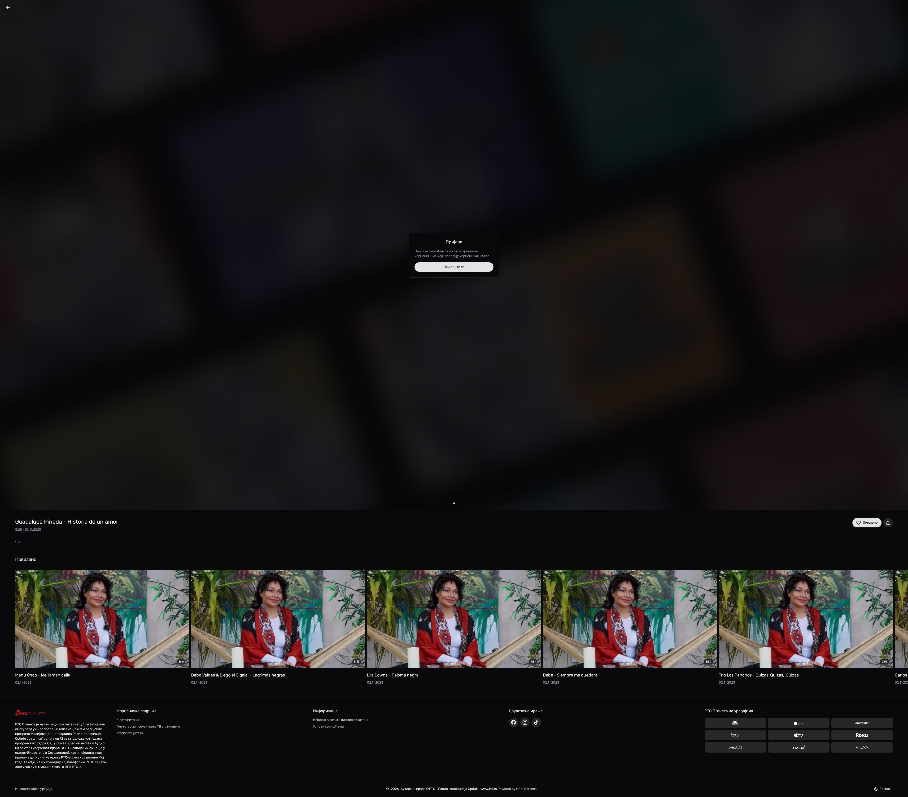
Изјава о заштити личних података (340, 720)
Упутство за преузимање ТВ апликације (148, 726)
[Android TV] (862, 723)
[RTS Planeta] (30, 713)
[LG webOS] (735, 747)
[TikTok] (536, 722)
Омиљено (870, 523)
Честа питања (128, 720)
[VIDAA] (862, 747)
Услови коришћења (328, 726)
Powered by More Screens (517, 789)
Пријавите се (454, 267)
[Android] (735, 723)
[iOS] (798, 723)
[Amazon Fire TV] (735, 735)
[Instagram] (525, 722)
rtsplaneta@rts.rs (130, 733)
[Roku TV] (862, 735)
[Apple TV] (798, 735)
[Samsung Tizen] (798, 747)
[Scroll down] (454, 503)
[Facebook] (513, 722)
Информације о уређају (33, 789)
